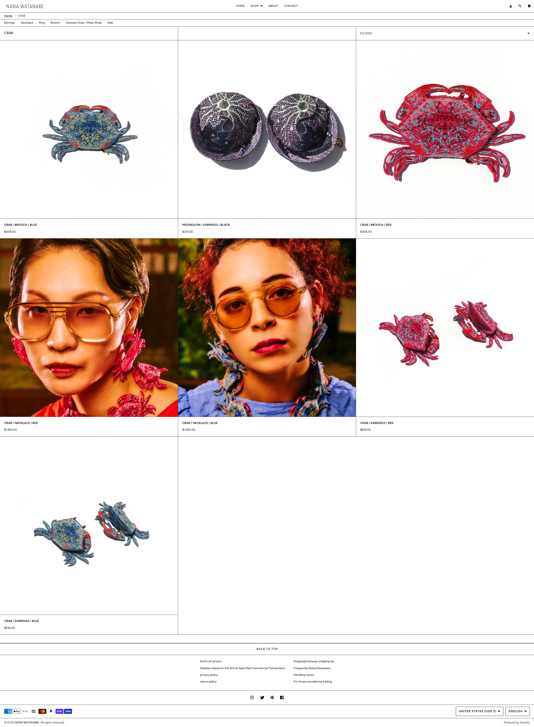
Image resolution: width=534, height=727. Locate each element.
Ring (42, 22)
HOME (240, 6)
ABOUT (273, 6)
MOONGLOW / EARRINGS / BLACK (206, 225)
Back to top (267, 649)
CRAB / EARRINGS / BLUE (21, 621)
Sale (110, 22)
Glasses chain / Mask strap (84, 22)
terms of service (210, 661)
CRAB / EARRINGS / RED (377, 423)
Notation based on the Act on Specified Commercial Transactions (242, 668)
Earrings (9, 22)
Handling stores (303, 675)
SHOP (255, 6)
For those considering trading (312, 681)
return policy (208, 681)
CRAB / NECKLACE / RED (21, 423)
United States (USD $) (477, 711)
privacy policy (209, 675)
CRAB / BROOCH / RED (376, 225)
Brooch (55, 22)
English (516, 711)
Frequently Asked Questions (312, 668)
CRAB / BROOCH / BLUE (20, 225)
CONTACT (291, 6)
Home (8, 16)
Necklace (27, 22)
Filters (366, 33)
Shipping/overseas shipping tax (313, 661)
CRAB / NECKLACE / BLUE (200, 423)
